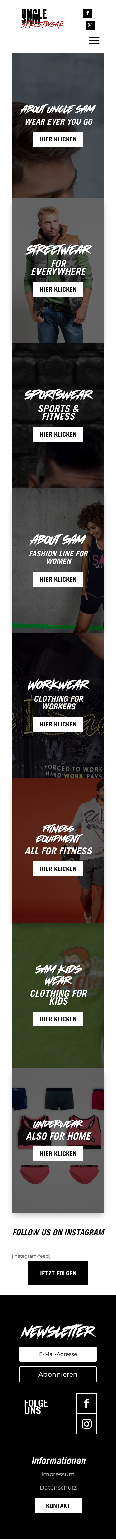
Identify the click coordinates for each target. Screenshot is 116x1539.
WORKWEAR (58, 685)
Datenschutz (58, 1487)
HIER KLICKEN (58, 139)
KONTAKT (58, 1506)
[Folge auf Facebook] (87, 13)
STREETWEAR (58, 250)
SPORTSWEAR (58, 395)
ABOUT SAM (58, 540)
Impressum (58, 1474)
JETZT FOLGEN (58, 1273)
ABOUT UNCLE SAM (58, 109)
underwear (58, 1124)
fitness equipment (58, 833)
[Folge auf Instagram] (90, 25)
